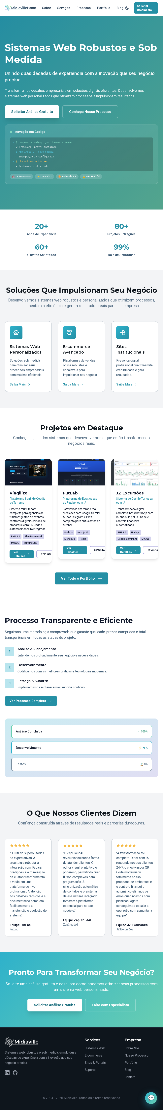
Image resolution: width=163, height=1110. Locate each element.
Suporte (90, 1070)
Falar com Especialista (110, 1005)
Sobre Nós (132, 1048)
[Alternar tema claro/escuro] (127, 8)
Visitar (48, 554)
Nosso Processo (136, 1055)
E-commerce (93, 1055)
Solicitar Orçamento (144, 8)
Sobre (46, 8)
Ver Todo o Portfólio (78, 578)
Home (31, 8)
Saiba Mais (18, 384)
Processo (84, 8)
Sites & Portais (95, 1063)
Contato (130, 1077)
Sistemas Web (95, 1048)
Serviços (63, 8)
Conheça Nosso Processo (90, 112)
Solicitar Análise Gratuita (32, 112)
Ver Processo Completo (28, 701)
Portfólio (103, 8)
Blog (120, 8)
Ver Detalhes (19, 554)
